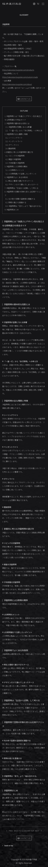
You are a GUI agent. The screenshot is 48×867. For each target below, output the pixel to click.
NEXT (37, 830)
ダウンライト (12, 145)
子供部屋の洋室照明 (14, 163)
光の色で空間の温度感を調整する (20, 198)
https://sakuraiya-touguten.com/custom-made (20, 77)
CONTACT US (24, 98)
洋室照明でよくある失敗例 (16, 177)
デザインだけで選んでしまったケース (21, 184)
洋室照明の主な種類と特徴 (16, 134)
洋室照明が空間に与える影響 (18, 127)
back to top (8, 846)
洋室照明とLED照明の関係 (16, 166)
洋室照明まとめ (12, 209)
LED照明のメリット (14, 170)
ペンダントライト (14, 141)
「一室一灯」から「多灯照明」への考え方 (23, 130)
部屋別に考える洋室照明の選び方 (19, 152)
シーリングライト (14, 137)
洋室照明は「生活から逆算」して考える (21, 188)
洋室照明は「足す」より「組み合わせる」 (23, 206)
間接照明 (10, 148)
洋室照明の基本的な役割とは (17, 123)
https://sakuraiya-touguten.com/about (17, 84)
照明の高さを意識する (15, 202)
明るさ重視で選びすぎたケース (19, 180)
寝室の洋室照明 (13, 159)
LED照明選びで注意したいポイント (21, 173)
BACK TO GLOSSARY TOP (24, 830)
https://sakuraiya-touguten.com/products (18, 70)
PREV (11, 830)
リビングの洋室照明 (14, 155)
